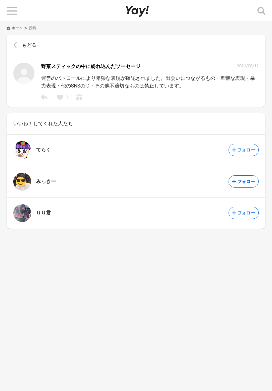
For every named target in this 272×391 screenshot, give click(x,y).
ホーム (17, 28)
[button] (12, 11)
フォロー (246, 149)
